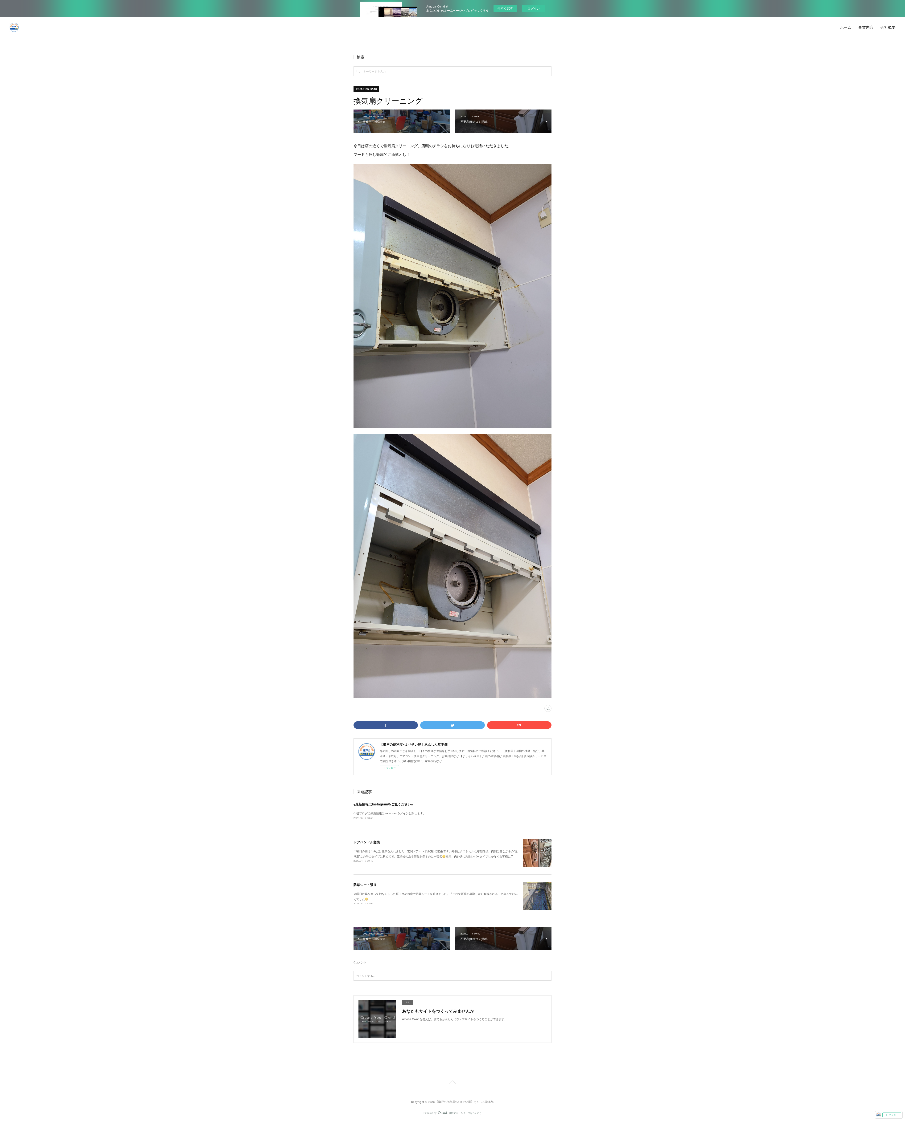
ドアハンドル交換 (367, 842)
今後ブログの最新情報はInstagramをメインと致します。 (390, 813)
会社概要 (888, 27)
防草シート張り (365, 884)
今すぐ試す (505, 8)
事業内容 (865, 27)
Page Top (452, 1083)
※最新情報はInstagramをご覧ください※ (383, 804)
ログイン (533, 8)
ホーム (845, 27)
